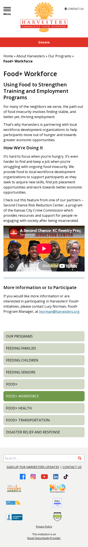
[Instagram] (33, 476)
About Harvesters (30, 56)
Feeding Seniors (20, 372)
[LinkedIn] (56, 476)
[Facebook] (22, 476)
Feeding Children (22, 360)
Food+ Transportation (28, 420)
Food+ (12, 384)
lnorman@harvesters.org (59, 311)
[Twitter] (65, 476)
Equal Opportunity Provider (44, 538)
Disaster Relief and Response (33, 432)
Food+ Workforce (22, 396)
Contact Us (72, 467)
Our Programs (59, 56)
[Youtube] (44, 476)
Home (8, 56)
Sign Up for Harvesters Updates (33, 467)
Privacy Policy (44, 526)
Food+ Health (19, 408)
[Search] (79, 458)
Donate (44, 42)
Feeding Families (21, 348)
